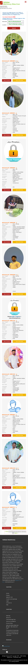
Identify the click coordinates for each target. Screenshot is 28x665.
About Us (8, 617)
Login (7, 601)
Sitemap (8, 615)
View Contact (6, 80)
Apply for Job (9, 597)
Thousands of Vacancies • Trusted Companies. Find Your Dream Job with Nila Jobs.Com (12, 633)
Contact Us (9, 603)
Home (7, 593)
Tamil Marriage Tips (11, 619)
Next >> (16, 533)
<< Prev (6, 531)
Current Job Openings (11, 599)
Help (7, 604)
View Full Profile (19, 80)
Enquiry (8, 595)
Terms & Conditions (11, 621)
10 (13, 533)
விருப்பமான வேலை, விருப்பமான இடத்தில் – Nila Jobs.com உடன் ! (12, 627)
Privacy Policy (9, 623)
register (18, 316)
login (13, 316)
